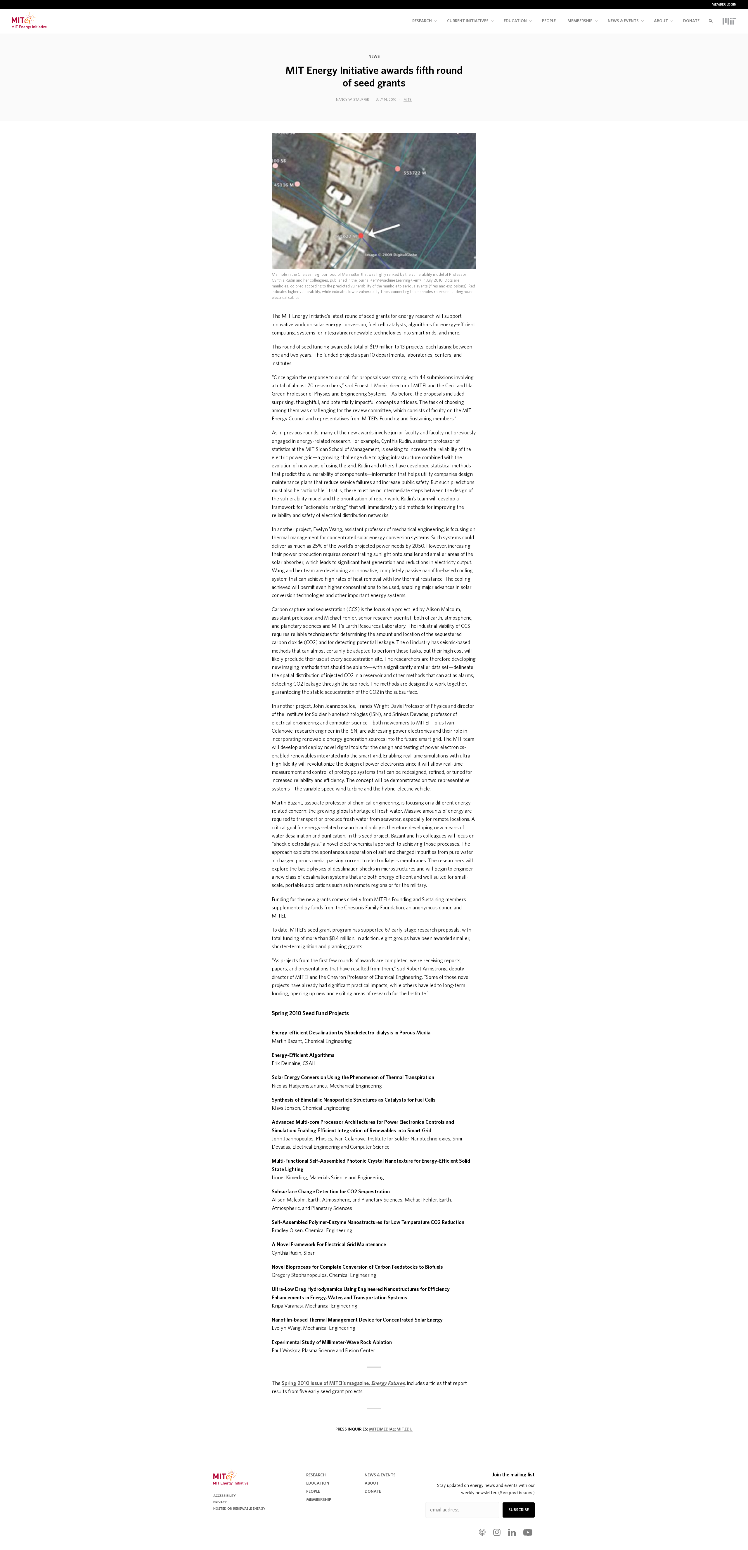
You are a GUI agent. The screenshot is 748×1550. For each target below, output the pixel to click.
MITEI (408, 99)
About (661, 21)
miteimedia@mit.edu (391, 1429)
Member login (724, 4)
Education (515, 21)
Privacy (220, 1502)
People (549, 21)
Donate (691, 21)
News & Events (380, 1475)
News (374, 57)
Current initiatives (468, 21)
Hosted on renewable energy (239, 1508)
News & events (623, 21)
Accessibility (224, 1495)
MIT (729, 21)
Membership (580, 21)
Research (422, 21)
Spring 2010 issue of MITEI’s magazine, (343, 1383)
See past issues (516, 1492)
